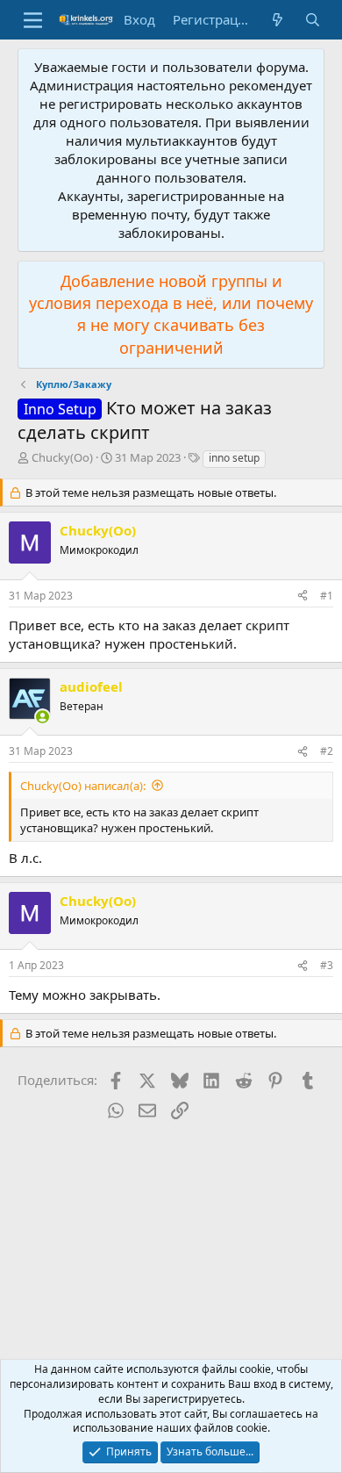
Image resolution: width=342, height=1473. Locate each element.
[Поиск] (313, 20)
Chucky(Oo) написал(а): (83, 786)
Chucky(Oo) (62, 457)
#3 (326, 965)
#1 (326, 595)
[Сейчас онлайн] (42, 716)
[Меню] (32, 20)
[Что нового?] (277, 20)
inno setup (234, 457)
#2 (326, 751)
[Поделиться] (302, 596)
